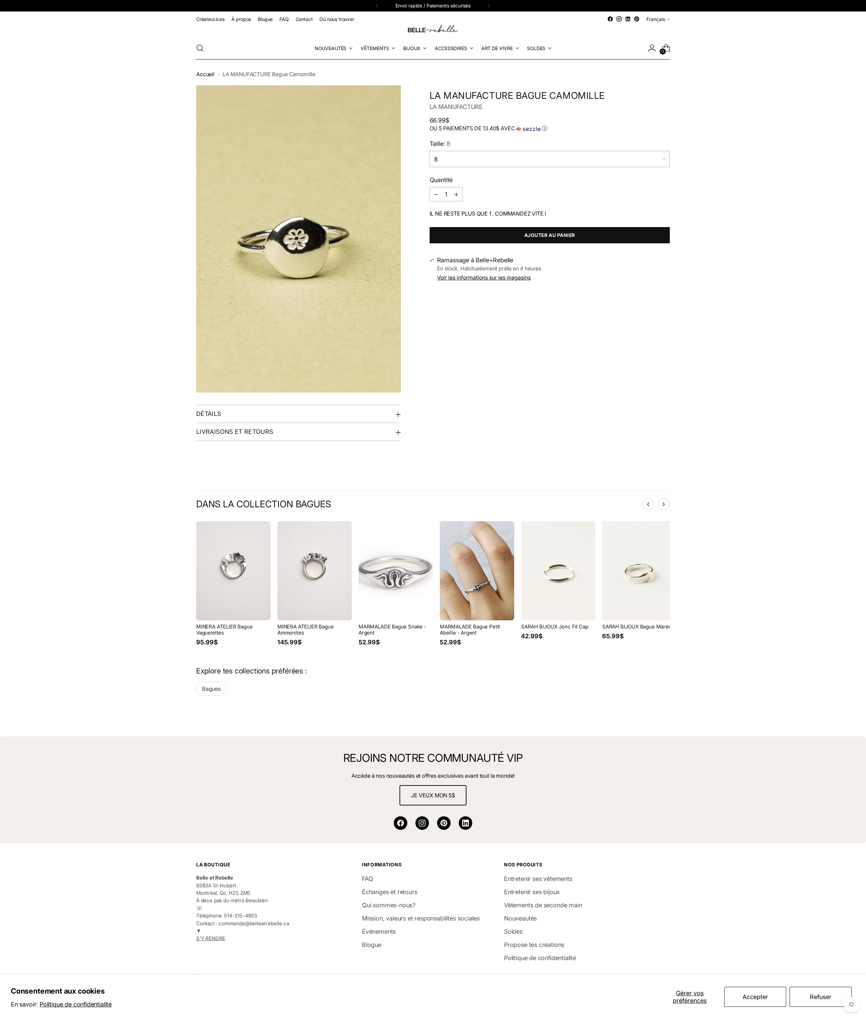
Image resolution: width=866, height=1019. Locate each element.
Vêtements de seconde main (543, 905)
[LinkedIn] (465, 823)
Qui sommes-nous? (388, 905)
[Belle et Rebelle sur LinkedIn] (628, 19)
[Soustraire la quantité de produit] (436, 194)
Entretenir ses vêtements (538, 878)
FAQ (367, 878)
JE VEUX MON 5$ (433, 795)
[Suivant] (488, 6)
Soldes (513, 931)
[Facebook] (400, 823)
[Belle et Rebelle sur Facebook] (610, 19)
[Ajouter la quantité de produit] (456, 194)
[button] (550, 128)
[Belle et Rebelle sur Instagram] (619, 19)
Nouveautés (520, 918)
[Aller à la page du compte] (652, 48)
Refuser (820, 996)
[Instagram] (422, 823)
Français (655, 19)
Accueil (205, 74)
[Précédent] (377, 6)
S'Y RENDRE (210, 938)
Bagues (211, 688)
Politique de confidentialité (76, 1004)
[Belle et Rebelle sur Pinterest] (637, 19)
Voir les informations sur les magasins (484, 277)
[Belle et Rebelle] (433, 30)
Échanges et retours (389, 891)
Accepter (755, 996)
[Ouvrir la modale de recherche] (200, 48)
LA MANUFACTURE (456, 106)
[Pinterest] (444, 823)
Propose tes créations (534, 944)
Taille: (440, 143)
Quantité (441, 179)
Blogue (371, 944)
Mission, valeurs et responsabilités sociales (421, 918)
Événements (379, 931)
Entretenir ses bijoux (532, 891)
